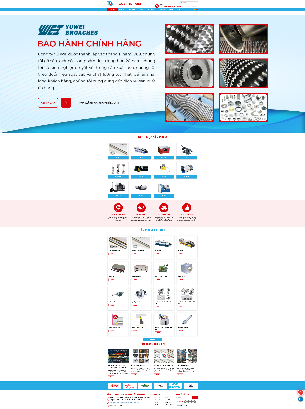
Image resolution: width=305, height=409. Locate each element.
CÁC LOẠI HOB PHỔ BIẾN (115, 366)
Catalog (141, 9)
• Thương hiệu (168, 404)
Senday (164, 196)
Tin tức (178, 9)
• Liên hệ (155, 404)
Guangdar (164, 158)
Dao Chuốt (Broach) (161, 366)
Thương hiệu (152, 9)
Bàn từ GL (111, 276)
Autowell (141, 158)
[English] (197, 9)
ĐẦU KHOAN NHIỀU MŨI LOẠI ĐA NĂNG (164, 302)
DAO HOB (179, 366)
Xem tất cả (152, 339)
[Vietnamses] (194, 9)
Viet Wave (184, 405)
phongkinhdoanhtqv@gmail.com (130, 402)
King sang (118, 177)
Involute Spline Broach (114, 250)
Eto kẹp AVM (181, 250)
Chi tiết (112, 254)
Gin (187, 158)
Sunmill (118, 196)
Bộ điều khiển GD (136, 276)
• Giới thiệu (167, 399)
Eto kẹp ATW (158, 250)
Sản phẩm (132, 9)
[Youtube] (191, 401)
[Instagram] (188, 401)
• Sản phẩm (167, 402)
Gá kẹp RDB (111, 302)
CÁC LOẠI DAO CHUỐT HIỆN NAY (140, 366)
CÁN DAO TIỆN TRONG (114, 327)
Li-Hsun (186, 177)
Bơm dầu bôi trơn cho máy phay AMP (163, 328)
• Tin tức (155, 402)
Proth (141, 196)
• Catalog (166, 397)
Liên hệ (111, 13)
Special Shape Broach (138, 250)
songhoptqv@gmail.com (115, 402)
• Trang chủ (156, 397)
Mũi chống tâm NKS (183, 327)
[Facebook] (185, 401)
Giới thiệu (122, 9)
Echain (141, 177)
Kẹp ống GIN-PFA (136, 302)
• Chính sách (156, 399)
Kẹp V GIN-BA (181, 276)
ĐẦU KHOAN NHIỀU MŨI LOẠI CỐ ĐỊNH (187, 302)
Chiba (164, 177)
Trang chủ (112, 9)
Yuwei (118, 158)
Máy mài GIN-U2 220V (161, 276)
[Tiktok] (194, 401)
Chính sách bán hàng (166, 9)
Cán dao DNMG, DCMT (138, 327)
